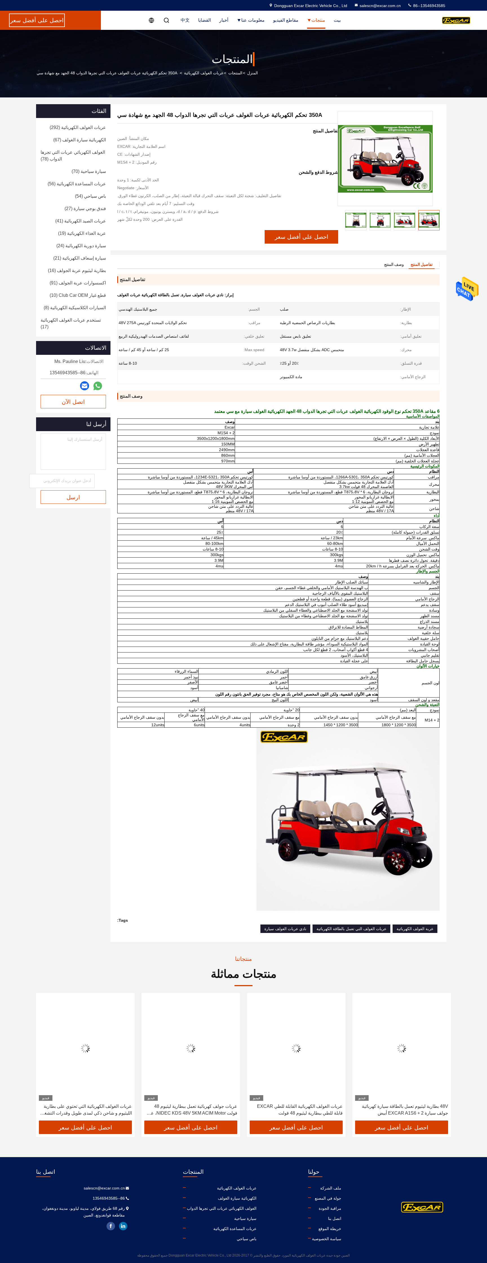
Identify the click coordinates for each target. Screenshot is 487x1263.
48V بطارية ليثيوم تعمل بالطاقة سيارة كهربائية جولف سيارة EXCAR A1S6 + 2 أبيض (405, 1109)
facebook (111, 1226)
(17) (71, 323)
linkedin (123, 1226)
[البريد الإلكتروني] (84, 385)
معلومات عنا (253, 20)
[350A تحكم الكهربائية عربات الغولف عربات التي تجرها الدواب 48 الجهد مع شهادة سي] (385, 158)
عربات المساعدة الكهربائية (234, 1228)
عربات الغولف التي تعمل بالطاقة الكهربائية (351, 928)
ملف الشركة (330, 1188)
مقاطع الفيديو (285, 20)
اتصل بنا (334, 1218)
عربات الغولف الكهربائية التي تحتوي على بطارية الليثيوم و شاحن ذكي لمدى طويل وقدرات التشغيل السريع (86, 1110)
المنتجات (235, 73)
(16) (77, 270)
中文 (185, 20)
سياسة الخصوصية (326, 1239)
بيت (337, 20)
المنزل (252, 73)
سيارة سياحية (245, 1218)
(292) (78, 127)
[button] (441, 1059)
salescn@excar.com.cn (380, 5)
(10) (78, 295)
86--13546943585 (428, 5)
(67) (79, 139)
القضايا (204, 20)
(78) (73, 155)
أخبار (223, 20)
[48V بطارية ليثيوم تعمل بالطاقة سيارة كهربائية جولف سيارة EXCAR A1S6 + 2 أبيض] (401, 1048)
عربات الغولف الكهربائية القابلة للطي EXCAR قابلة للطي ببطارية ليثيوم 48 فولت (300, 1109)
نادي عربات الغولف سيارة (285, 928)
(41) (80, 221)
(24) (81, 245)
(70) (89, 171)
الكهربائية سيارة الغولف (237, 1198)
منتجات (318, 20)
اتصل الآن (73, 402)
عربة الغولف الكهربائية (415, 928)
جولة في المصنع (328, 1198)
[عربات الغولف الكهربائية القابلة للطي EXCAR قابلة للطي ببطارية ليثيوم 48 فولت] (296, 1048)
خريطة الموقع (329, 1228)
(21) (79, 258)
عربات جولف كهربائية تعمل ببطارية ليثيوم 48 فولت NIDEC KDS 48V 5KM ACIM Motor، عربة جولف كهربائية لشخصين (191, 1110)
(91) (78, 282)
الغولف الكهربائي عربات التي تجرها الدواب (221, 1208)
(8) (75, 307)
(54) (90, 196)
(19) (82, 233)
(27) (85, 208)
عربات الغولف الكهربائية (203, 73)
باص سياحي (246, 1239)
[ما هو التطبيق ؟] (97, 386)
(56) (77, 183)
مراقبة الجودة (330, 1208)
